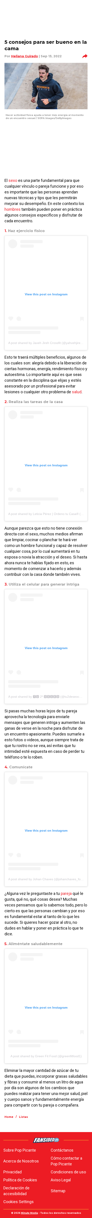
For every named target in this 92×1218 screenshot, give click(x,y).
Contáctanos (62, 1150)
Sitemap (58, 1190)
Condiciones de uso (68, 1172)
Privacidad (12, 1172)
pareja (66, 893)
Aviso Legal (61, 1180)
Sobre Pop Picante (19, 1150)
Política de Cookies (20, 1180)
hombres (12, 209)
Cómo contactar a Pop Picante (66, 1161)
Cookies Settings (18, 1201)
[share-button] (84, 56)
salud (77, 391)
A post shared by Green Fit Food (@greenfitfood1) (46, 1056)
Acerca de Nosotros (21, 1161)
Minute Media (29, 1213)
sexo (12, 180)
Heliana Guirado (24, 56)
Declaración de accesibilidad (16, 1191)
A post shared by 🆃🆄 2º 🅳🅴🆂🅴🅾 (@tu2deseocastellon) (49, 696)
